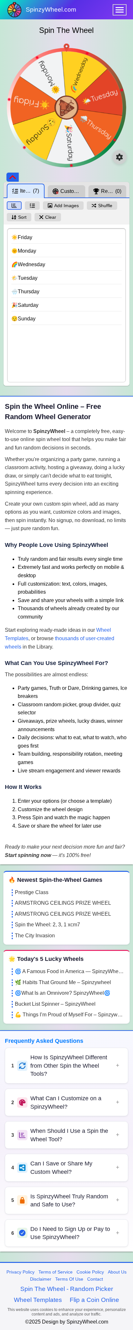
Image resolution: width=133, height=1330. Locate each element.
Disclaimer (40, 1279)
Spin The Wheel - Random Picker (66, 1288)
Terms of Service (55, 1272)
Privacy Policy (20, 1272)
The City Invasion (35, 935)
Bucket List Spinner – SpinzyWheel (55, 1004)
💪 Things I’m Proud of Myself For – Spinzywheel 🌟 (70, 1014)
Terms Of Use (69, 1279)
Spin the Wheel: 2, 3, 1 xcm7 (47, 924)
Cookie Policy (90, 1272)
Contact (95, 1279)
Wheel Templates (38, 1299)
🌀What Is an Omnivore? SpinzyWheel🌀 (62, 993)
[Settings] (119, 157)
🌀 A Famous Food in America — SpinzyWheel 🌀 (70, 971)
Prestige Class (31, 892)
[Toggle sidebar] (12, 177)
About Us (117, 1272)
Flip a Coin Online (94, 1299)
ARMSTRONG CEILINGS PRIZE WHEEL (63, 903)
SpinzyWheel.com (51, 9)
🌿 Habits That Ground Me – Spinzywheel (63, 982)
